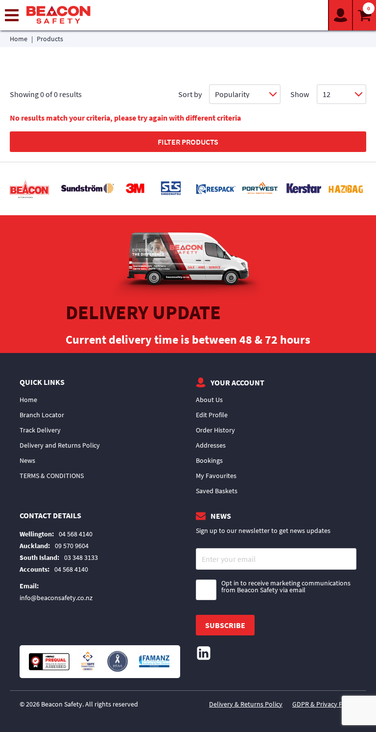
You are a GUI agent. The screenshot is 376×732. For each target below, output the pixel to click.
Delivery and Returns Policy (60, 445)
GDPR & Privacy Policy (324, 704)
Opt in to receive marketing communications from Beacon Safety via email (286, 587)
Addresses (211, 445)
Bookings (209, 460)
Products (50, 38)
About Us (209, 399)
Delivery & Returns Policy (245, 704)
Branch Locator (42, 414)
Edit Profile (212, 414)
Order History (215, 430)
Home (18, 38)
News (27, 460)
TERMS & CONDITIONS (52, 475)
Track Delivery (40, 430)
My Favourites (216, 475)
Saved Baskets (216, 490)
